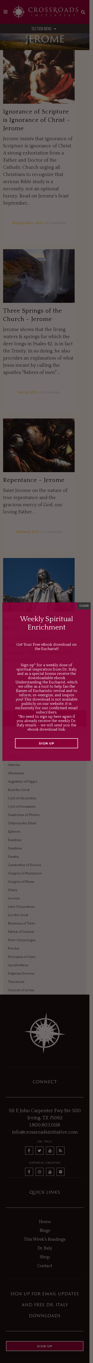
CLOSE (84, 605)
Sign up (46, 743)
